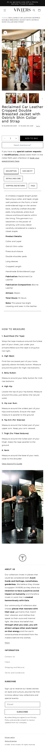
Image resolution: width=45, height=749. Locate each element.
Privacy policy (10, 737)
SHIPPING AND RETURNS (15, 186)
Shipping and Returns (14, 667)
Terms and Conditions (15, 673)
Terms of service (11, 741)
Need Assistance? (22, 145)
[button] (4, 10)
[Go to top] (22, 558)
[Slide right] (42, 98)
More (7, 643)
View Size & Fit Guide (12, 464)
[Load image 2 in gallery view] (22, 98)
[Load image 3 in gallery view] (34, 98)
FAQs (33, 186)
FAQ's (7, 662)
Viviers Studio (16, 744)
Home (4, 18)
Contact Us (10, 657)
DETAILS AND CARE (13, 178)
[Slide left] (2, 98)
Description (11, 171)
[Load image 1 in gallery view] (11, 98)
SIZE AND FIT (27, 171)
